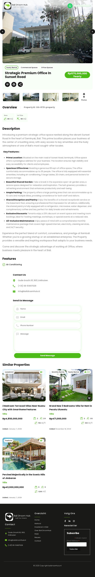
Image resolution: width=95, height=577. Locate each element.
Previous (2, 31)
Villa (4, 414)
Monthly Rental (58, 372)
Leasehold (9, 372)
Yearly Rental (11, 67)
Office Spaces (47, 67)
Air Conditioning (14, 264)
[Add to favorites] (7, 84)
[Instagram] (74, 521)
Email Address (73, 541)
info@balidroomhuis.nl (29, 291)
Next (92, 31)
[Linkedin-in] (70, 521)
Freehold (8, 440)
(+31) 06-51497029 (27, 286)
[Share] (20, 84)
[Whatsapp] (70, 5)
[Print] (13, 84)
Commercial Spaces (29, 67)
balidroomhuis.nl (54, 565)
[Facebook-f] (65, 521)
